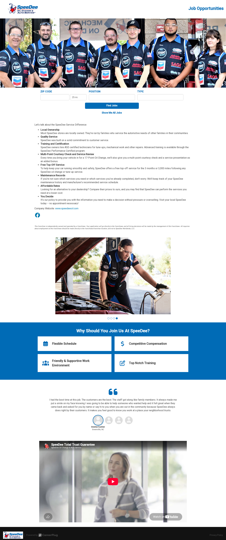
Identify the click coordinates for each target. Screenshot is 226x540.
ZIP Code (46, 91)
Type (140, 91)
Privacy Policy (216, 535)
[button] (108, 318)
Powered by (32, 535)
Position (95, 91)
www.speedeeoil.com (66, 208)
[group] (113, 275)
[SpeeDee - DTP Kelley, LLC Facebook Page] (37, 215)
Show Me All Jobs (112, 112)
